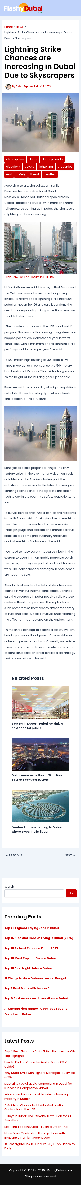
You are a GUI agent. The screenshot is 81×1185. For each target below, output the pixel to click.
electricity (13, 167)
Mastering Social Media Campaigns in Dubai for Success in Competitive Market (38, 1086)
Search (9, 887)
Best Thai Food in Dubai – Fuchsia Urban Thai (36, 1127)
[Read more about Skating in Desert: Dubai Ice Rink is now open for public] (40, 702)
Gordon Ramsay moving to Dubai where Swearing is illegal (37, 829)
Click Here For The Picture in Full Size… (30, 277)
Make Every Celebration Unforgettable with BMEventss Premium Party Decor (34, 1135)
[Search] (71, 893)
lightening (46, 167)
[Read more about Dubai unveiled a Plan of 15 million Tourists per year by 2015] (40, 754)
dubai (33, 159)
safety (21, 174)
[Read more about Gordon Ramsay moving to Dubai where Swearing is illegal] (40, 806)
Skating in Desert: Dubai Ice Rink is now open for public (37, 726)
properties (65, 167)
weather (50, 174)
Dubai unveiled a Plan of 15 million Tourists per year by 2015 (37, 777)
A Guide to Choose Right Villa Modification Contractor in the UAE (34, 1107)
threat (34, 174)
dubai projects (52, 159)
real (9, 174)
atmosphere (15, 159)
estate (29, 167)
